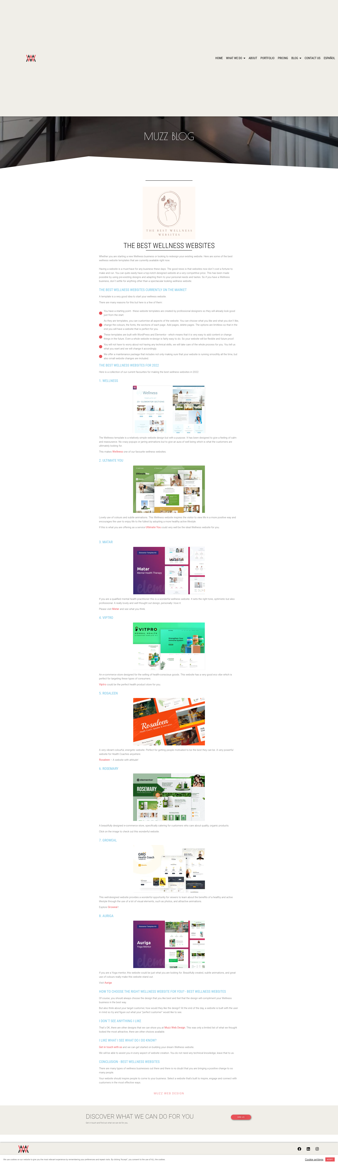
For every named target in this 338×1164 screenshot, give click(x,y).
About (253, 58)
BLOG (294, 58)
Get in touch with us (110, 1047)
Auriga (108, 982)
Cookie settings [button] (314, 1159)
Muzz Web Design (174, 1027)
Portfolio (267, 58)
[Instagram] (317, 1149)
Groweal (113, 907)
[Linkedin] (308, 1149)
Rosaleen (104, 759)
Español (329, 58)
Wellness (117, 451)
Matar (115, 609)
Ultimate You (153, 527)
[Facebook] (299, 1149)
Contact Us (312, 58)
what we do (234, 58)
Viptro (102, 684)
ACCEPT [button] (330, 1159)
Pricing (283, 58)
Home (219, 58)
